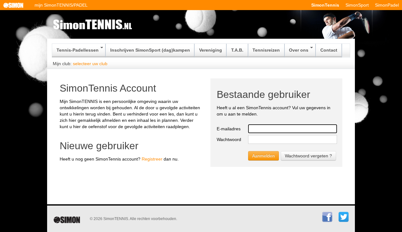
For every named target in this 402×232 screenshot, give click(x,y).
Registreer (152, 158)
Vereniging (210, 50)
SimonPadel (387, 5)
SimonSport (357, 5)
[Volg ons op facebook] (327, 220)
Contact (328, 50)
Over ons (298, 50)
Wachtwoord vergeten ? (308, 155)
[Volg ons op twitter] (344, 220)
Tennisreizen (266, 50)
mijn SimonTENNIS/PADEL (61, 5)
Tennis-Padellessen (78, 50)
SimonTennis (325, 5)
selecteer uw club (90, 63)
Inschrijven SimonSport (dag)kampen (150, 50)
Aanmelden (263, 155)
